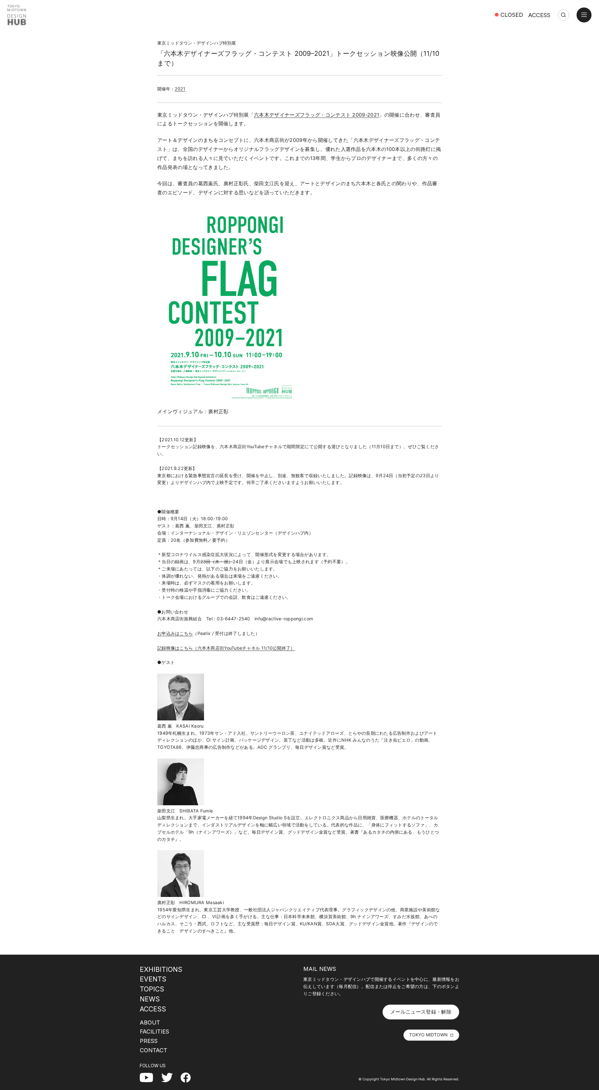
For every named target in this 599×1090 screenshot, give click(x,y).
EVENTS (153, 979)
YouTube (150, 1077)
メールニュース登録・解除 (420, 1012)
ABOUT (150, 1022)
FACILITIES (154, 1031)
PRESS (149, 1040)
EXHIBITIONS (161, 969)
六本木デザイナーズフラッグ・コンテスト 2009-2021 (316, 115)
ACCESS (539, 15)
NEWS (150, 999)
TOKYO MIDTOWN (428, 1034)
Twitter (169, 1077)
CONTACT (153, 1050)
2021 (180, 88)
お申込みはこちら (175, 633)
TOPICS (152, 989)
